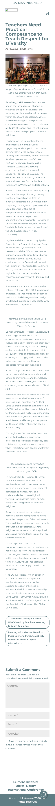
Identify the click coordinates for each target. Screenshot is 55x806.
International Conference (26, 789)
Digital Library (26, 786)
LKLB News (26, 48)
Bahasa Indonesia (27, 2)
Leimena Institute (25, 782)
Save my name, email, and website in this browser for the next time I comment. (27, 745)
